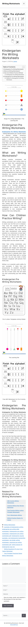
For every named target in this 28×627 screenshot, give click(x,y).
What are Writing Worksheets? (12, 71)
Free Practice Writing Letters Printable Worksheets (15, 511)
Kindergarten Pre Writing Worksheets (13, 69)
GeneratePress (14, 624)
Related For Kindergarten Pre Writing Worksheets (15, 79)
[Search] (24, 615)
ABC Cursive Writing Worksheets (13, 502)
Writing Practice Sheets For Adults (15, 519)
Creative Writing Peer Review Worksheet (15, 506)
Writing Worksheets (11, 4)
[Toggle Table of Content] (22, 67)
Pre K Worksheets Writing (14, 515)
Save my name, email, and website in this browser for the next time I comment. (14, 599)
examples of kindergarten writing (13, 527)
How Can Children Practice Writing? (13, 73)
